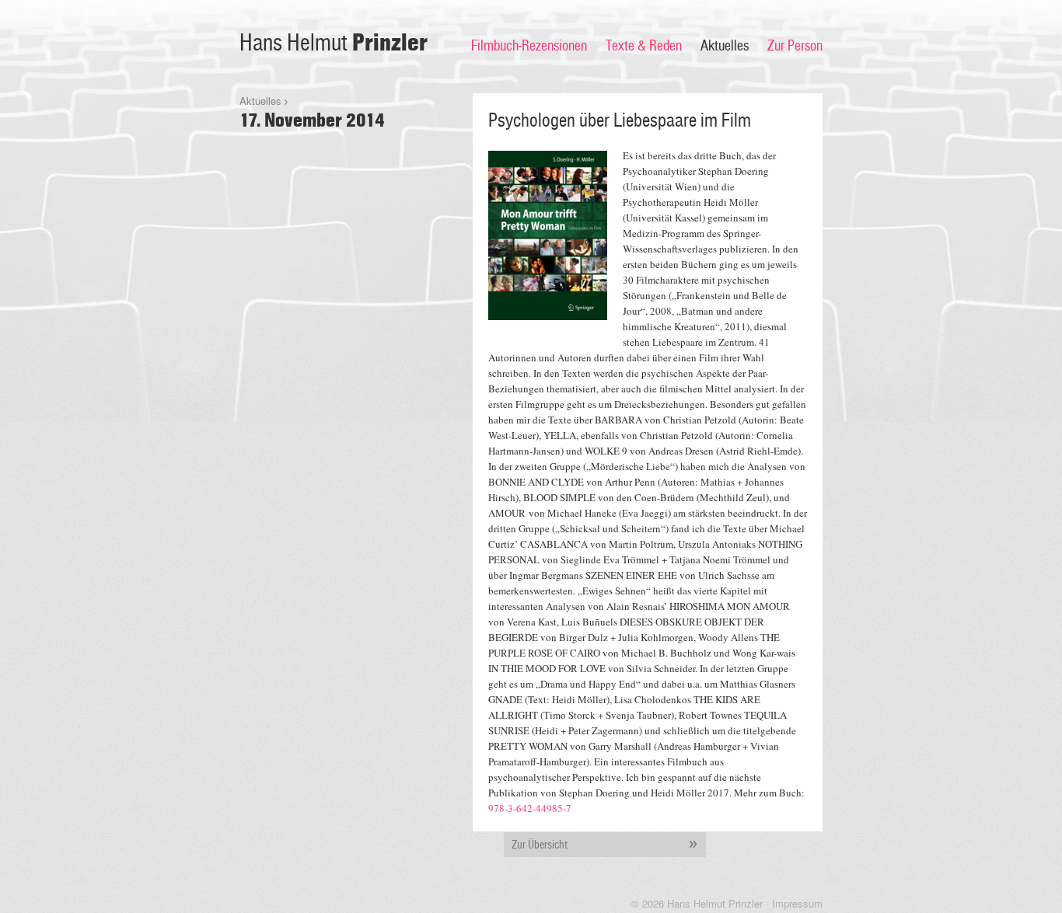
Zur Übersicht (540, 845)
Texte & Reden (644, 45)
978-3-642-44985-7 (529, 808)
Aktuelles (724, 45)
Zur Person (795, 45)
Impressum (797, 903)
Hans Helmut (333, 43)
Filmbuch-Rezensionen (529, 45)
